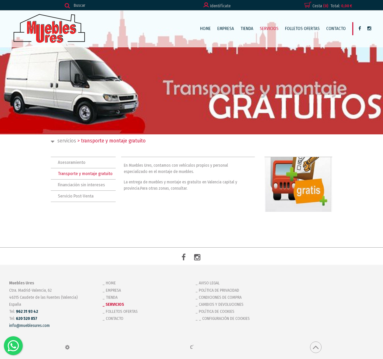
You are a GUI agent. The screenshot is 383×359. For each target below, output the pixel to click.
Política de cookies (216, 311)
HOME (205, 28)
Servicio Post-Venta (76, 196)
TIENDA (246, 28)
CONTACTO (336, 28)
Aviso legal (209, 282)
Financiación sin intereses (81, 185)
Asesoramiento (71, 162)
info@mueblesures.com (29, 325)
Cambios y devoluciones (221, 304)
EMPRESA (225, 28)
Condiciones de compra (220, 297)
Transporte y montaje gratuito (85, 173)
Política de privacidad (219, 290)
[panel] (67, 347)
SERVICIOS (269, 28)
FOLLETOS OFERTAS (302, 28)
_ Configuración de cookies (224, 318)
